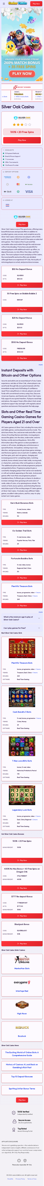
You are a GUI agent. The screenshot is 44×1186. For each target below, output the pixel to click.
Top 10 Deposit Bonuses (22, 1076)
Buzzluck (22, 1036)
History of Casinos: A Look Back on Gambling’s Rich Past (22, 1066)
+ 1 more (37, 592)
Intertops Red (22, 991)
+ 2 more (34, 820)
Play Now (36, 4)
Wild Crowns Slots (17, 97)
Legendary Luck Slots (22, 810)
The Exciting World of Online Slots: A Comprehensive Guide (22, 1054)
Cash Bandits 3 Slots (22, 712)
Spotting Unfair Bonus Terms (22, 1088)
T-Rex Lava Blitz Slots (22, 761)
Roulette (10, 1179)
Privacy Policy (20, 1179)
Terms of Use (31, 1179)
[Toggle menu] (4, 4)
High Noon (22, 1013)
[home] (18, 5)
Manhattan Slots (22, 968)
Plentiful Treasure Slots (22, 586)
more (41, 365)
